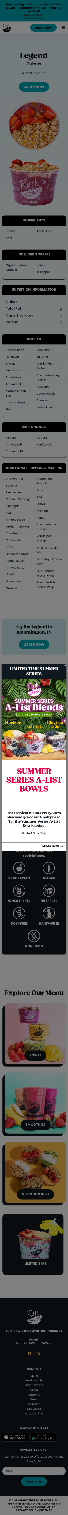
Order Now (50, 846)
